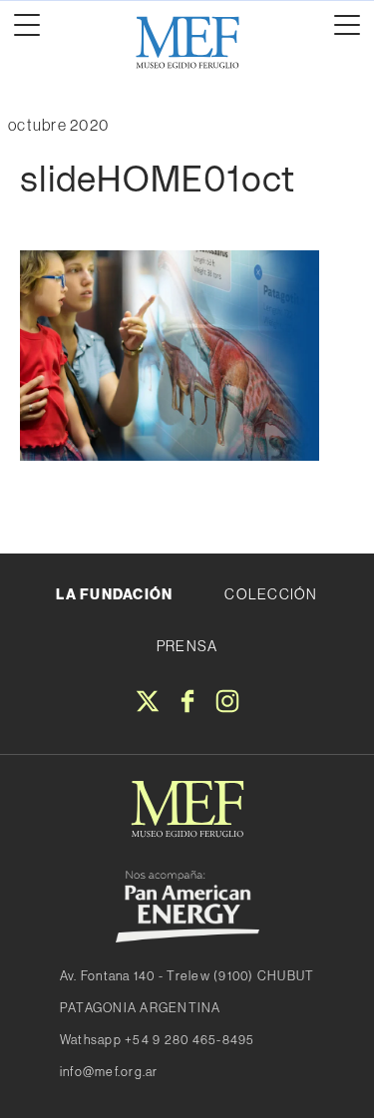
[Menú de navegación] (27, 25)
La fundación (114, 594)
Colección (270, 594)
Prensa (187, 646)
